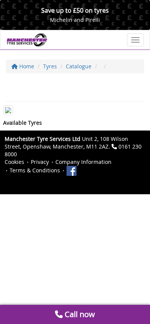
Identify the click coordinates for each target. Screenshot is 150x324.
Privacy (40, 161)
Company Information (83, 161)
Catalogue (79, 66)
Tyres (50, 66)
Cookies (14, 161)
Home (26, 66)
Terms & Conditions (35, 170)
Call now (79, 314)
